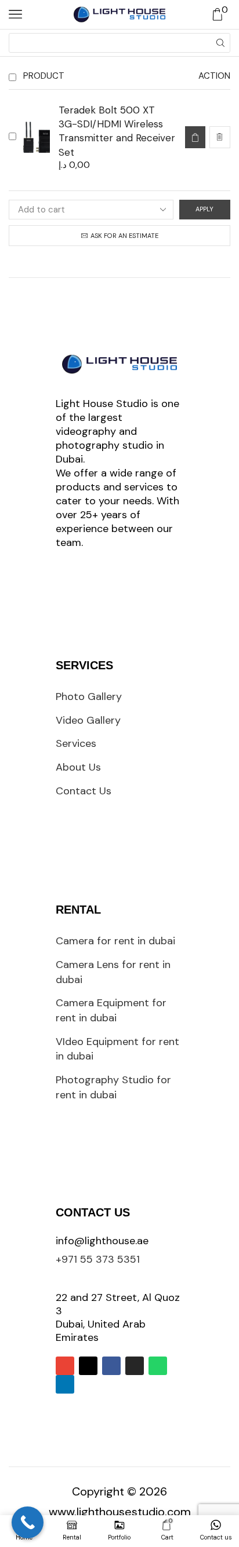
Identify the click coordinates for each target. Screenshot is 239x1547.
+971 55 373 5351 (98, 1259)
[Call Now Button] (28, 1522)
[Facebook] (111, 1366)
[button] (195, 137)
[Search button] (220, 43)
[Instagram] (134, 1366)
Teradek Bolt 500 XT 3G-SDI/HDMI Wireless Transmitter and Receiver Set (117, 131)
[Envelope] (65, 1366)
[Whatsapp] (158, 1366)
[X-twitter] (88, 1366)
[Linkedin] (65, 1384)
